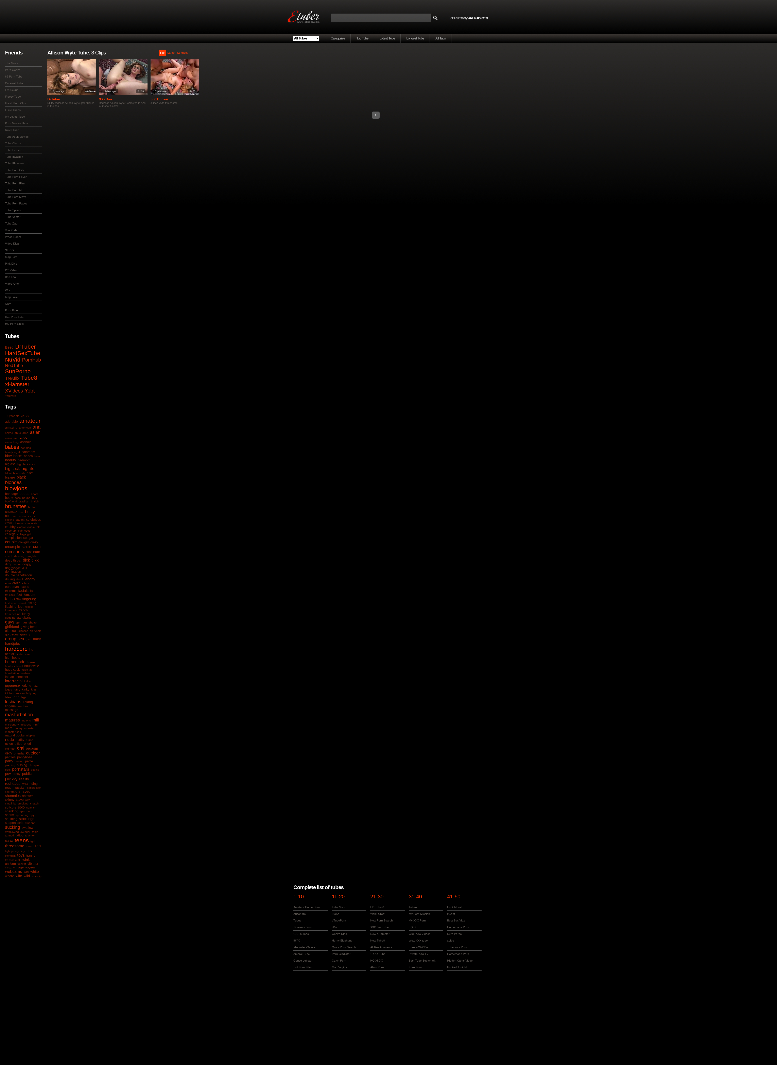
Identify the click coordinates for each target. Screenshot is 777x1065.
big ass (10, 464)
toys (21, 855)
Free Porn (415, 967)
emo (8, 583)
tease (9, 841)
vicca (8, 867)
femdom (29, 594)
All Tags (440, 38)
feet (19, 594)
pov (8, 774)
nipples (30, 735)
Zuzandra (299, 913)
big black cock (26, 464)
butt (7, 516)
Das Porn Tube (14, 317)
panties (10, 757)
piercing (10, 765)
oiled (27, 743)
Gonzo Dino (339, 933)
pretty (16, 774)
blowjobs (16, 488)
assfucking (12, 442)
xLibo (450, 940)
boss (18, 497)
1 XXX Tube (377, 953)
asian (35, 432)
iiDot (335, 927)
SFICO (9, 250)
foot (20, 606)
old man (10, 748)
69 (27, 415)
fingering (29, 599)
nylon (9, 743)
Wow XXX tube (418, 940)
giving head (29, 627)
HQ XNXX (376, 960)
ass (23, 437)
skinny (9, 799)
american (25, 427)
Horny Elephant (342, 940)
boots (34, 494)
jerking (26, 685)
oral (20, 748)
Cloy (8, 303)
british (35, 501)
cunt (28, 552)
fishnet (22, 603)
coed (27, 530)
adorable (11, 421)
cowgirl (23, 542)
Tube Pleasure (14, 163)
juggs (8, 689)
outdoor (33, 753)
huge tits (26, 669)
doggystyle (13, 568)
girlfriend (12, 627)
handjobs (12, 644)
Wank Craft (377, 913)
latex (8, 697)
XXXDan (105, 99)
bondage (11, 494)
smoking (23, 803)
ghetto (33, 622)
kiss (34, 689)
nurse (29, 740)
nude (9, 739)
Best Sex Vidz (456, 920)
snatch (34, 803)
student (30, 823)
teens (22, 840)
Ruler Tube (12, 130)
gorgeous (12, 634)
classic (21, 527)
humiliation (12, 673)
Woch (8, 290)
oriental (19, 753)
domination (13, 571)
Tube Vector (12, 216)
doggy (26, 564)
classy (31, 527)
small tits (10, 803)
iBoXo (335, 913)
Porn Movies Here (16, 123)
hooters (10, 666)
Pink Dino (11, 263)
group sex (14, 638)
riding (34, 783)
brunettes (16, 506)
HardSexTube (22, 353)
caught (20, 519)
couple (11, 542)
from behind (12, 614)
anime (9, 432)
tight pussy (12, 851)
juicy (17, 689)
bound (26, 497)
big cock (12, 468)
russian (20, 787)
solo (21, 807)
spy (32, 815)
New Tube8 (377, 940)
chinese (18, 523)
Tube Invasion (14, 156)
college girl (24, 534)
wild (27, 876)
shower (27, 796)
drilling (10, 579)
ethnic (26, 583)
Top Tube (362, 38)
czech (9, 556)
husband (26, 673)
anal (37, 427)
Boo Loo (10, 277)
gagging (10, 617)
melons (26, 720)
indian (9, 677)
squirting (11, 819)
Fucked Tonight (457, 967)
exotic (24, 586)
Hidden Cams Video (460, 960)
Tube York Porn (457, 947)
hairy (37, 639)
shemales (13, 796)
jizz (35, 685)
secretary (11, 791)
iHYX (296, 940)
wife (19, 876)
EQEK (412, 927)
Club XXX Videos (419, 933)
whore (9, 876)
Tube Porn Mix (14, 190)
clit (38, 527)
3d (22, 415)
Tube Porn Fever (16, 176)
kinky (25, 689)
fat (32, 591)
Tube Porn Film (15, 183)
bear (37, 456)
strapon (10, 823)
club (20, 530)
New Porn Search (381, 920)
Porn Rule (11, 310)
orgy (8, 753)
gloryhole (35, 630)
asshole (26, 442)
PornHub (31, 360)
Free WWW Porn (419, 947)
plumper (34, 765)
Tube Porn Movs (15, 196)
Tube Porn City (14, 170)
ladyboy (31, 693)
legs (23, 697)
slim (27, 799)
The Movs (11, 63)
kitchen (9, 693)
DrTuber (25, 347)
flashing (10, 606)
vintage (18, 867)
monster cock (13, 731)
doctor (17, 564)
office (18, 743)
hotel (19, 666)
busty (30, 512)
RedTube (14, 365)
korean (20, 693)
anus (18, 432)
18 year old (12, 415)
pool (8, 769)
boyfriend (11, 501)
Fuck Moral (454, 907)
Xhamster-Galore (304, 947)
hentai (9, 654)
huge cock (12, 669)
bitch (30, 473)
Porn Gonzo (12, 69)
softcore (10, 807)
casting (9, 519)
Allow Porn (377, 967)
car (14, 516)
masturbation (19, 714)
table (35, 831)
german (21, 622)
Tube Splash (13, 210)
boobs (24, 494)
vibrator (33, 863)
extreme (11, 591)
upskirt (21, 863)
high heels (12, 657)
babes (12, 447)
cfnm (8, 523)
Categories (338, 38)
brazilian (24, 501)
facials (23, 591)
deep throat (13, 560)
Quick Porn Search (344, 947)
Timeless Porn (302, 927)
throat (29, 846)
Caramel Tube (14, 83)
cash (33, 516)
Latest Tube (387, 38)
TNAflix (12, 378)
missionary (12, 724)
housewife (31, 666)
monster (29, 728)
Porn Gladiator (341, 953)
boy (34, 497)
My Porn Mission (419, 913)
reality (24, 779)
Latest (171, 52)
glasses (23, 630)
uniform (10, 863)
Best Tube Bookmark (422, 960)
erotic (16, 583)
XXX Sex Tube (379, 927)
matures (12, 720)
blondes (13, 482)
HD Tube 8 (377, 907)
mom (8, 728)
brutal (31, 507)
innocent (22, 677)
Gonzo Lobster (302, 960)
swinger (25, 831)
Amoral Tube (301, 953)
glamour (11, 630)
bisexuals (19, 473)
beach (28, 456)
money (18, 728)
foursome (11, 610)
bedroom (24, 460)
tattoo (19, 835)
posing (35, 769)
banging (26, 447)
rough (9, 787)
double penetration (18, 575)
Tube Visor (339, 907)
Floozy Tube (13, 96)
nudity (20, 740)
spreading (22, 815)
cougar (28, 537)
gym (28, 639)
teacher (30, 835)
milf (35, 719)
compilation (13, 537)
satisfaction (34, 787)
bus (21, 512)
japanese (12, 685)
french (23, 610)
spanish (31, 807)
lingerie (10, 706)
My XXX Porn (417, 920)
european (12, 586)
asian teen (11, 438)
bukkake (11, 512)
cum (37, 546)
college (10, 534)
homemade (15, 662)
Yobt (29, 391)
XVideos (14, 391)
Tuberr (413, 907)
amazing (11, 427)
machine (22, 706)
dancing (19, 556)
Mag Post (11, 257)
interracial (13, 681)
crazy (34, 542)
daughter (31, 556)
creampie (12, 547)
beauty (10, 460)
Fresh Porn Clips (16, 103)
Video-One (12, 283)
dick (26, 560)
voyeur (30, 867)
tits (29, 850)
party (9, 761)
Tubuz (297, 920)
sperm (9, 815)
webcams (13, 871)
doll (24, 568)
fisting (32, 603)
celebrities (33, 519)
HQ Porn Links (14, 323)
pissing (22, 765)
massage (11, 710)
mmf (35, 724)
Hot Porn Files (302, 967)
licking (28, 702)
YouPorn (10, 395)
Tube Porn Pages (16, 203)
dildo (35, 560)
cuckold (26, 547)
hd (31, 650)
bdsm (17, 456)
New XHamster (380, 933)
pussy (11, 778)
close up (10, 530)
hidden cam (23, 654)
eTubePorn (339, 920)
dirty (8, 564)
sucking (12, 827)
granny (25, 634)
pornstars (20, 769)
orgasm (32, 748)
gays (9, 622)
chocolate (31, 523)
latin (16, 697)
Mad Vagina (339, 967)
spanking (11, 811)
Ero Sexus (11, 89)
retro (25, 783)
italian (28, 681)
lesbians (13, 701)
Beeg (9, 347)
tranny (30, 855)
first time (10, 603)
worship (36, 876)
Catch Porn (339, 960)
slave (20, 799)
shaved (24, 791)
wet (26, 871)
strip (20, 823)
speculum (26, 811)
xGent (451, 913)
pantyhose (24, 757)
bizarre (10, 477)
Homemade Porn (458, 927)
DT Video (11, 270)
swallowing (12, 831)
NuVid (12, 359)
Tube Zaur (11, 223)
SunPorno (18, 371)
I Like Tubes (13, 110)
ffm (18, 599)
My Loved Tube (15, 116)
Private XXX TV (418, 953)
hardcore (16, 649)
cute (36, 552)
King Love (11, 297)
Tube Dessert (13, 150)
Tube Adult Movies (17, 136)
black (21, 477)
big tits (27, 468)
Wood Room (13, 236)
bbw (8, 456)
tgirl (32, 841)
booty (9, 497)
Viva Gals (11, 230)
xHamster (17, 384)
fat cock (10, 594)
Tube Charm (13, 143)
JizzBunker (160, 99)
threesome (14, 846)
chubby (10, 527)
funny (26, 614)
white (34, 872)
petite (29, 761)
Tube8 (29, 378)
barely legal (12, 452)
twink (25, 860)
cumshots (14, 551)
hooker (31, 662)
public (27, 774)
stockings (26, 819)
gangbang (24, 617)
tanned (9, 835)
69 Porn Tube (13, 76)
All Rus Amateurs (381, 947)
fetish (10, 599)
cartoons (23, 516)
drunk (20, 579)
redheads (12, 784)
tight (38, 846)
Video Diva (12, 243)
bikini (8, 473)
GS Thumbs (301, 933)
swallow (27, 827)
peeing (19, 761)
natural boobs (15, 735)
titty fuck (10, 855)
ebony (30, 579)
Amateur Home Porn (306, 907)
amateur (29, 421)
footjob (29, 606)
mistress (25, 724)
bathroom (28, 452)
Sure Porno (454, 933)
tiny (22, 851)
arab (25, 432)
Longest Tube (415, 38)
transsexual (12, 860)
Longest (182, 52)
